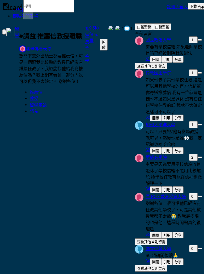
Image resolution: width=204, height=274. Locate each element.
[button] (177, 6)
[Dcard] (12, 6)
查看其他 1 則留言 (151, 66)
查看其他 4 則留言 (151, 242)
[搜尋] (28, 15)
